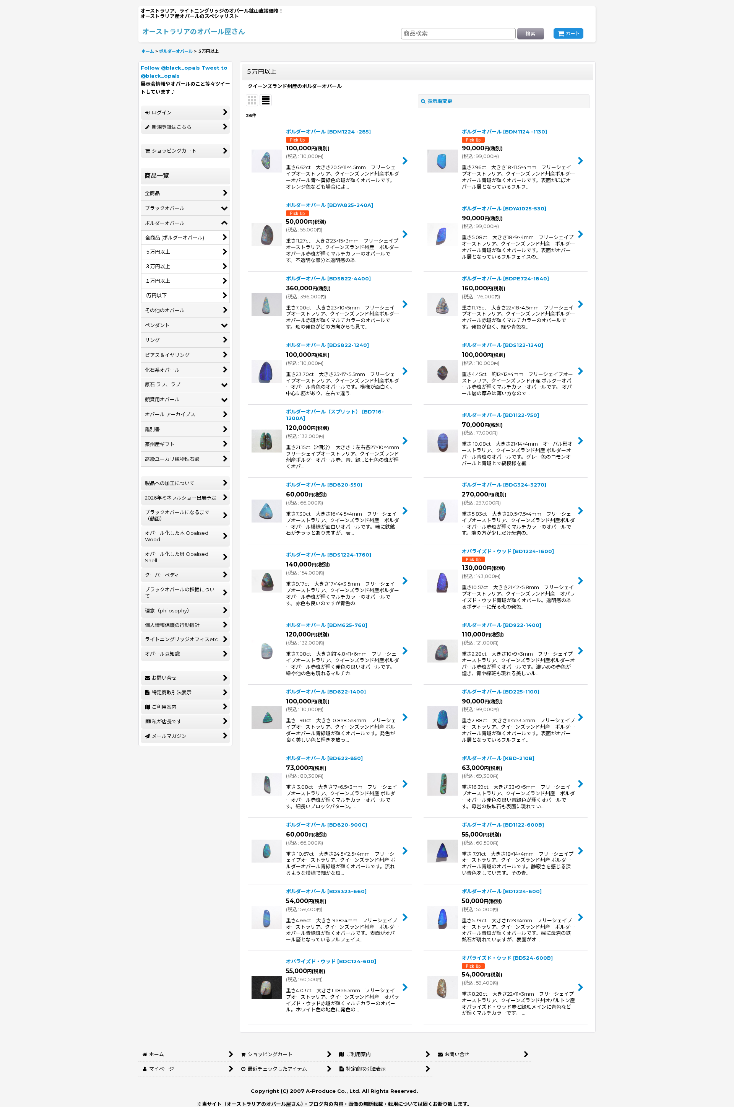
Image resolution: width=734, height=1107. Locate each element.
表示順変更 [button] (439, 101)
